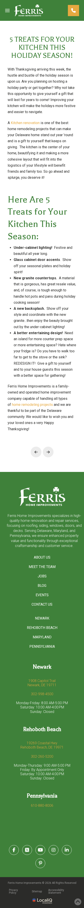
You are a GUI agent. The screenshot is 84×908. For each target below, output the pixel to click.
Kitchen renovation (25, 123)
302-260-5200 (42, 756)
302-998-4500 (42, 694)
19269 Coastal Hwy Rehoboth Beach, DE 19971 (42, 745)
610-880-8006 (42, 805)
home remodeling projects (32, 404)
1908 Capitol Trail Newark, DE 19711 (42, 683)
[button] (7, 10)
